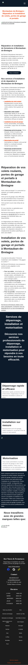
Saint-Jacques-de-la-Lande (7, 622)
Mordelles (7, 640)
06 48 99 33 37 (14, 577)
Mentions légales (14, 660)
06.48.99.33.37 (13, 214)
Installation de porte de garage (13, 122)
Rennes (20, 637)
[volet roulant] (14, 378)
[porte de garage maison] (14, 415)
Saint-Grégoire (20, 621)
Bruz (21, 610)
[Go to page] (19, 569)
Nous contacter (14, 73)
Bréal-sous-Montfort (7, 610)
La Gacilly (20, 629)
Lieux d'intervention (14, 566)
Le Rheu (7, 637)
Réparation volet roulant (11, 111)
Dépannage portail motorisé (12, 148)
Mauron (20, 640)
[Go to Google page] (14, 569)
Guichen (7, 629)
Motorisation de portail (11, 140)
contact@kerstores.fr (14, 580)
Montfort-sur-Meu (21, 613)
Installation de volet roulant (12, 101)
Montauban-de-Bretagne (7, 618)
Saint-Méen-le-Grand (20, 618)
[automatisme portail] (14, 447)
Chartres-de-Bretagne (7, 613)
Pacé (7, 643)
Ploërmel (7, 625)
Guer (7, 633)
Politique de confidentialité (14, 662)
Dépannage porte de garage (12, 130)
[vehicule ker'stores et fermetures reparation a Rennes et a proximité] (14, 32)
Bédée (20, 633)
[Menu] (25, 3)
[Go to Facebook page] (8, 569)
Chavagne (20, 625)
